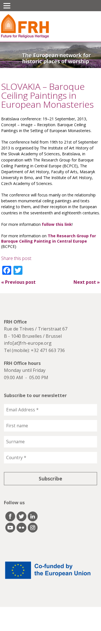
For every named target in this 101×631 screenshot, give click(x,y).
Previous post (18, 282)
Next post (87, 282)
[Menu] (7, 5)
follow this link (57, 224)
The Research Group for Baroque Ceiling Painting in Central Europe (48, 238)
